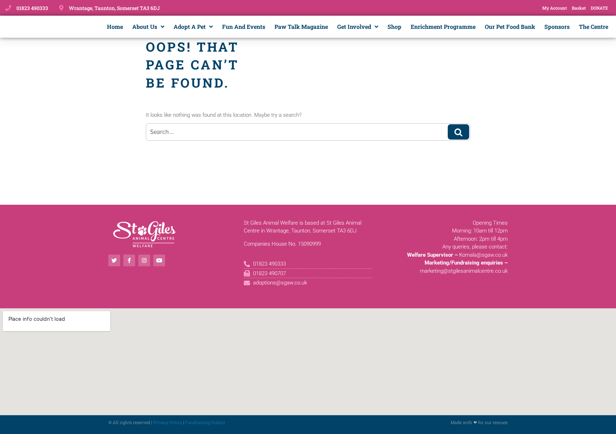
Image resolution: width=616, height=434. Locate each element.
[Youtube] (159, 260)
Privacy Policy (167, 422)
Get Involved (354, 26)
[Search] (458, 131)
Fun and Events (243, 26)
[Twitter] (114, 260)
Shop (394, 26)
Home (115, 26)
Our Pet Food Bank (510, 26)
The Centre (593, 26)
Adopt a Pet (190, 26)
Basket (579, 8)
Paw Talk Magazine (301, 26)
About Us (144, 26)
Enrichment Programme (443, 26)
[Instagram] (144, 260)
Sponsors (557, 26)
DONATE (599, 8)
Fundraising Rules (203, 422)
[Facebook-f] (129, 260)
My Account (554, 8)
